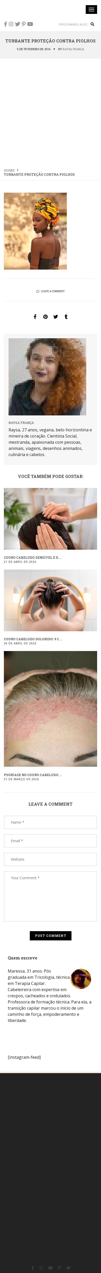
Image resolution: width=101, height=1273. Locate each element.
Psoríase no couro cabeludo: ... (33, 775)
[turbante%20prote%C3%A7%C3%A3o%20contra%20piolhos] (35, 316)
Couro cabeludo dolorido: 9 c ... (33, 639)
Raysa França (73, 49)
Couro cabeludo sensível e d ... (32, 557)
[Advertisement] (50, 111)
